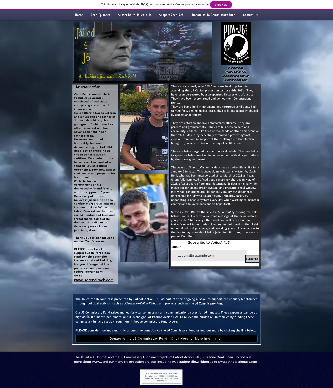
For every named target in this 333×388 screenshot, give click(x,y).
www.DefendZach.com (94, 280)
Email (175, 246)
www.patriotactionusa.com (237, 361)
